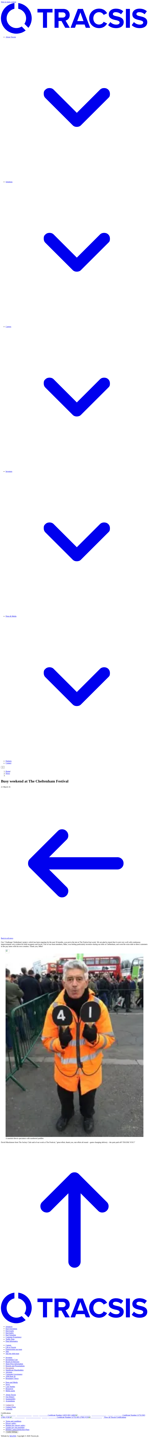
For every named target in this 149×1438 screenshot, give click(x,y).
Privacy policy (11, 1423)
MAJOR (13, 1436)
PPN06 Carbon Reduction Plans (17, 1430)
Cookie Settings (12, 1432)
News (8, 773)
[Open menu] (2, 767)
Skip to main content (8, 2)
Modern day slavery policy (15, 1425)
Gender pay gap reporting (15, 1427)
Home (8, 771)
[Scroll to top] (74, 1292)
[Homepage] (74, 33)
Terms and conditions (13, 1421)
